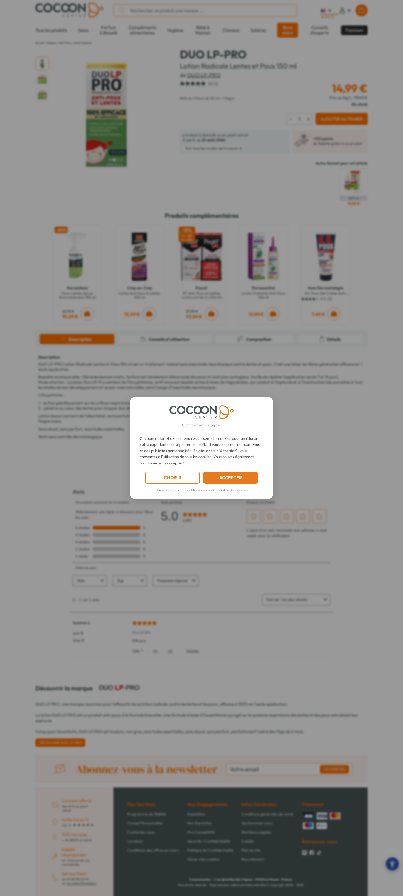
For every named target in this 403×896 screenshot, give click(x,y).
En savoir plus (168, 490)
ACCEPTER (230, 477)
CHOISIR (172, 477)
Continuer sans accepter (201, 425)
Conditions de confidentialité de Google (214, 490)
